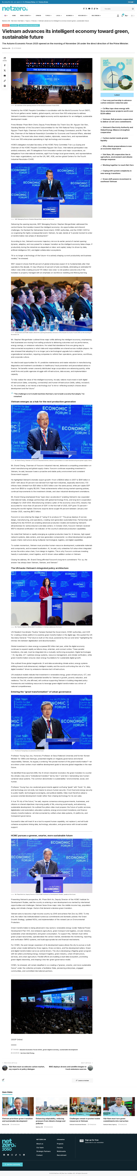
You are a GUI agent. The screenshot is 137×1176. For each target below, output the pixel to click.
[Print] (4, 85)
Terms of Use (43, 2)
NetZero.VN (6, 48)
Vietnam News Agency (110, 1124)
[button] (117, 95)
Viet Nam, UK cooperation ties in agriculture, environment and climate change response (116, 156)
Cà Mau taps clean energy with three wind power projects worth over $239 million (117, 110)
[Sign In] (118, 16)
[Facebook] (84, 8)
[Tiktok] (16, 1155)
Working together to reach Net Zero (118, 165)
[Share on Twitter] (4, 70)
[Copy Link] (4, 80)
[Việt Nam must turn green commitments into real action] (119, 1106)
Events (5, 25)
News (5, 1115)
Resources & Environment (51, 1113)
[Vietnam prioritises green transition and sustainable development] (18, 1106)
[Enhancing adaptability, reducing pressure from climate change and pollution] (51, 1106)
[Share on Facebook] (4, 65)
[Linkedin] (24, 1155)
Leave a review (83, 1080)
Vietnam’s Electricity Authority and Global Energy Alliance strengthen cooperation (117, 129)
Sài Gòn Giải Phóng (27, 1053)
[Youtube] (8, 1155)
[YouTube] (89, 8)
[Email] (4, 75)
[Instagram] (92, 8)
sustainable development (69, 1049)
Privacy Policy (30, 2)
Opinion (106, 1113)
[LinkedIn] (97, 8)
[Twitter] (86, 8)
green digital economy (51, 1049)
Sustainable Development (29, 25)
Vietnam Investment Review (78, 1124)
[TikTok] (94, 8)
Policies (14, 25)
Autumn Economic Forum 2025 (31, 1049)
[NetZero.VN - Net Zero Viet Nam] (15, 9)
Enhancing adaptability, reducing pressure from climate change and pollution (50, 1121)
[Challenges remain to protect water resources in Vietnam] (85, 1106)
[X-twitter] (20, 1155)
